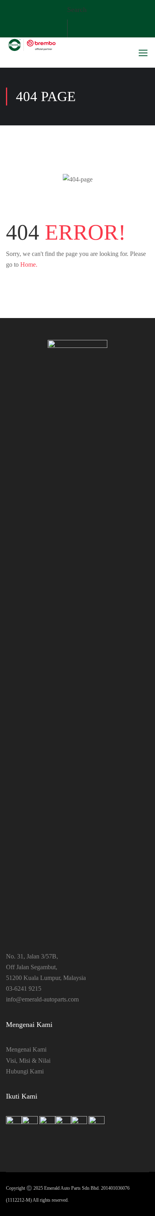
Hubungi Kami (25, 1071)
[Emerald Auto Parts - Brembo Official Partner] (32, 45)
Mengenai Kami (26, 1049)
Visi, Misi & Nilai (28, 1060)
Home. (28, 264)
